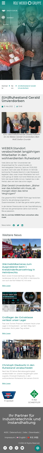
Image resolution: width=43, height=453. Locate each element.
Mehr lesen (6, 285)
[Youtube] (22, 448)
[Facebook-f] (5, 448)
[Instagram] (16, 448)
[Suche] (24, 24)
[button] (14, 225)
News (12, 87)
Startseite (5, 87)
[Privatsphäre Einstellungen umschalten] (38, 448)
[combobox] (12, 24)
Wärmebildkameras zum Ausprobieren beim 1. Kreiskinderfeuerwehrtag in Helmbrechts (18, 268)
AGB (6, 432)
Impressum (10, 437)
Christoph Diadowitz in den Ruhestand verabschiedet (18, 366)
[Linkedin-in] (11, 448)
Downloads (34, 432)
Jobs (25, 432)
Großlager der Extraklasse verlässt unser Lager (17, 318)
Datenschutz (15, 432)
